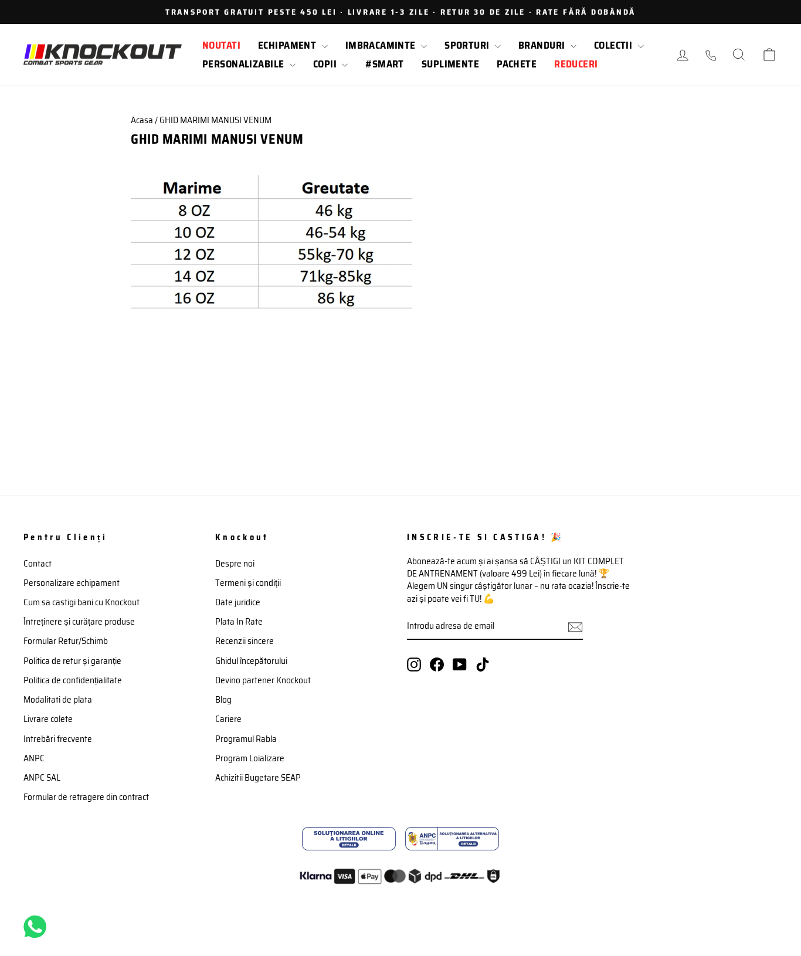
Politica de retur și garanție (72, 661)
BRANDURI (543, 45)
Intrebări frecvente (57, 739)
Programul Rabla (246, 739)
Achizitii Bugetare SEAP (258, 778)
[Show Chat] (38, 926)
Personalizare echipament (71, 583)
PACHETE (517, 64)
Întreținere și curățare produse (79, 622)
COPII (326, 64)
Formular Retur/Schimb (65, 641)
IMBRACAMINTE (382, 45)
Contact (37, 564)
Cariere (228, 719)
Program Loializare (249, 758)
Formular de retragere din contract (86, 797)
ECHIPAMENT (288, 45)
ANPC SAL (41, 778)
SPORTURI (468, 45)
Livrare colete (48, 719)
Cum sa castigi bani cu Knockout (81, 602)
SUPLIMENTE (450, 64)
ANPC (34, 758)
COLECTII (614, 45)
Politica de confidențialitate (72, 680)
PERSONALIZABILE (244, 64)
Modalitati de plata (57, 700)
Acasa (142, 120)
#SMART (384, 64)
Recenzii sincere (244, 641)
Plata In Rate (239, 622)
